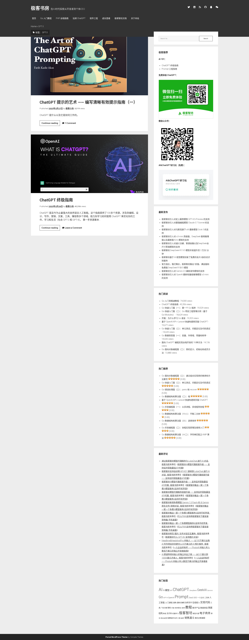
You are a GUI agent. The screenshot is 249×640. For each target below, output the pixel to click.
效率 (183, 608)
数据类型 (204, 608)
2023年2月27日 (56, 108)
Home (33, 26)
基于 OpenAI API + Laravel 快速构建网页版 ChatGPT (185, 322)
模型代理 (196, 613)
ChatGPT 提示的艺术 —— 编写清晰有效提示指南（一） (89, 66)
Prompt (181, 596)
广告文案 (164, 608)
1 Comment (70, 123)
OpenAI (171, 597)
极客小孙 (70, 108)
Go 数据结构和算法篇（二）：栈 (176, 396)
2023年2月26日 (56, 206)
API (171, 590)
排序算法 (178, 608)
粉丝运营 (164, 618)
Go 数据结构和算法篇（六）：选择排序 (179, 421)
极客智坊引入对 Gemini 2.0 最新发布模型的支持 (183, 271)
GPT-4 (165, 598)
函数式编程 (181, 603)
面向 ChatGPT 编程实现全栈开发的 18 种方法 (182, 342)
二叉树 (206, 598)
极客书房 (40, 8)
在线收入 (196, 603)
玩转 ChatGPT (79, 18)
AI (161, 589)
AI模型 (166, 590)
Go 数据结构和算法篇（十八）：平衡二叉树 (181, 414)
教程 (188, 607)
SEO (195, 597)
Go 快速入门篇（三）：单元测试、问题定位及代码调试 (186, 328)
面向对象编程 (200, 618)
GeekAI (202, 590)
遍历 (182, 618)
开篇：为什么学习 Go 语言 (173, 318)
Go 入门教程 (46, 18)
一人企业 (201, 598)
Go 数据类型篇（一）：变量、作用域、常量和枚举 (184, 335)
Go (161, 597)
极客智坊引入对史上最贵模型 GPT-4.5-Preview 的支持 (186, 219)
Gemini (210, 590)
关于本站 (135, 18)
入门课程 (169, 603)
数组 (164, 613)
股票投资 (170, 618)
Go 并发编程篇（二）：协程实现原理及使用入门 (183, 427)
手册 (173, 608)
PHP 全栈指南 (62, 18)
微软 (169, 608)
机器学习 (175, 613)
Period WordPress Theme (116, 637)
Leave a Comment (73, 228)
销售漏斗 (189, 617)
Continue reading (51, 124)
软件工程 (94, 18)
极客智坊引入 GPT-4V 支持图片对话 (182, 537)
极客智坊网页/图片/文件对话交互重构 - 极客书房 (183, 533)
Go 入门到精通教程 (170, 301)
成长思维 (106, 18)
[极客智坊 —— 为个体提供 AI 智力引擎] (186, 118)
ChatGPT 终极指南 (89, 164)
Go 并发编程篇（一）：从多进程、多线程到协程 (183, 407)
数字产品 (196, 608)
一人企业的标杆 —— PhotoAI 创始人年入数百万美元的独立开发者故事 (185, 561)
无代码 (169, 613)
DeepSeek (193, 590)
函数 (174, 603)
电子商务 (205, 613)
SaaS (191, 597)
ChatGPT (181, 589)
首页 (34, 18)
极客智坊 (185, 613)
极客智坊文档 (121, 18)
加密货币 (188, 603)
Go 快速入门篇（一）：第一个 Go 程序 (179, 308)
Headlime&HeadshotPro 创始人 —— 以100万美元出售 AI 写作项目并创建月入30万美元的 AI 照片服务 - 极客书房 (186, 544)
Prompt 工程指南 (169, 69)
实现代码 (205, 602)
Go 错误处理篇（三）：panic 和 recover (179, 389)
